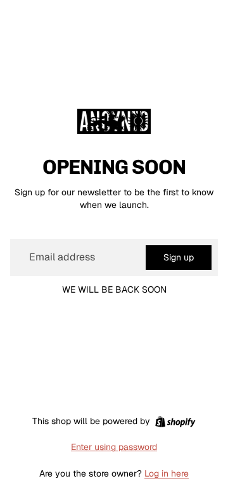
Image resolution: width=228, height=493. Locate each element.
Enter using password (114, 447)
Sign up (178, 257)
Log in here (166, 473)
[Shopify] (175, 421)
